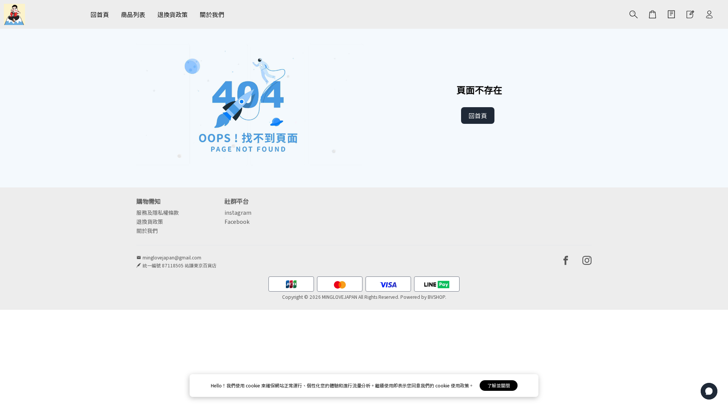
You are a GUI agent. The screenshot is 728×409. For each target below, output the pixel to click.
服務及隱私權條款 (157, 212)
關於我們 (147, 230)
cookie (253, 385)
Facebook (236, 221)
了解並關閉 (498, 385)
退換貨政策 (149, 221)
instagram (237, 212)
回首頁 (478, 115)
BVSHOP (436, 296)
